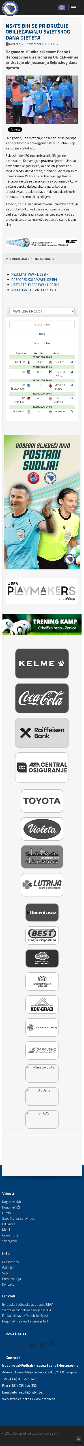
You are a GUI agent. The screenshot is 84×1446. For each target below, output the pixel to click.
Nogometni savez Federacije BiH (25, 1321)
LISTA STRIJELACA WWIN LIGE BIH (35, 284)
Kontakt (8, 1284)
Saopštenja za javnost (18, 1218)
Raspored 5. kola (42, 343)
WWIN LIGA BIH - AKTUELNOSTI (33, 289)
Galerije (7, 1267)
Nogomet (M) (11, 1201)
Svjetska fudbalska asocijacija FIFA (26, 1310)
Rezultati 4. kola (42, 324)
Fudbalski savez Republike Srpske (26, 1315)
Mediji (6, 1229)
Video (6, 1273)
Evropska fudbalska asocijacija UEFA (27, 1304)
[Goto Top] (78, 1439)
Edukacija (8, 1224)
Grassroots (10, 1235)
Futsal (6, 1212)
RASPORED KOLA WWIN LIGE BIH (34, 279)
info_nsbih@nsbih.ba (27, 1392)
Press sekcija (11, 1278)
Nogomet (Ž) (11, 1207)
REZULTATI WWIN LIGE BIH (30, 274)
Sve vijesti (9, 1240)
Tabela (42, 334)
